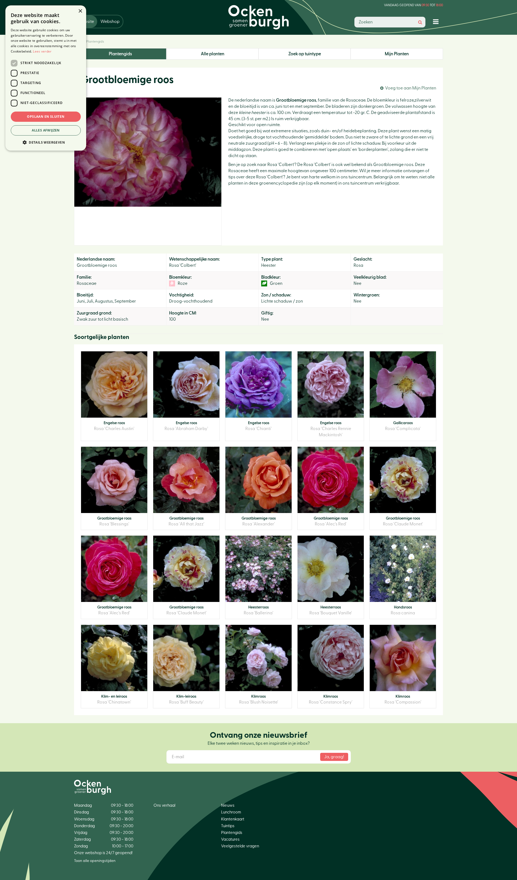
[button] (46, 142)
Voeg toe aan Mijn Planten (410, 88)
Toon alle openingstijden (95, 861)
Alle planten (212, 54)
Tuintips (228, 826)
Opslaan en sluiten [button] (45, 116)
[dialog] (45, 78)
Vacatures (230, 839)
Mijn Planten (397, 54)
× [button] (80, 11)
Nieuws (228, 805)
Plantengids (120, 54)
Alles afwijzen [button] (46, 130)
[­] (437, 21)
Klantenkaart (232, 819)
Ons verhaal (164, 805)
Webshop (110, 21)
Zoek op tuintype (304, 54)
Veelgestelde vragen (240, 846)
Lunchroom (231, 812)
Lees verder (42, 51)
